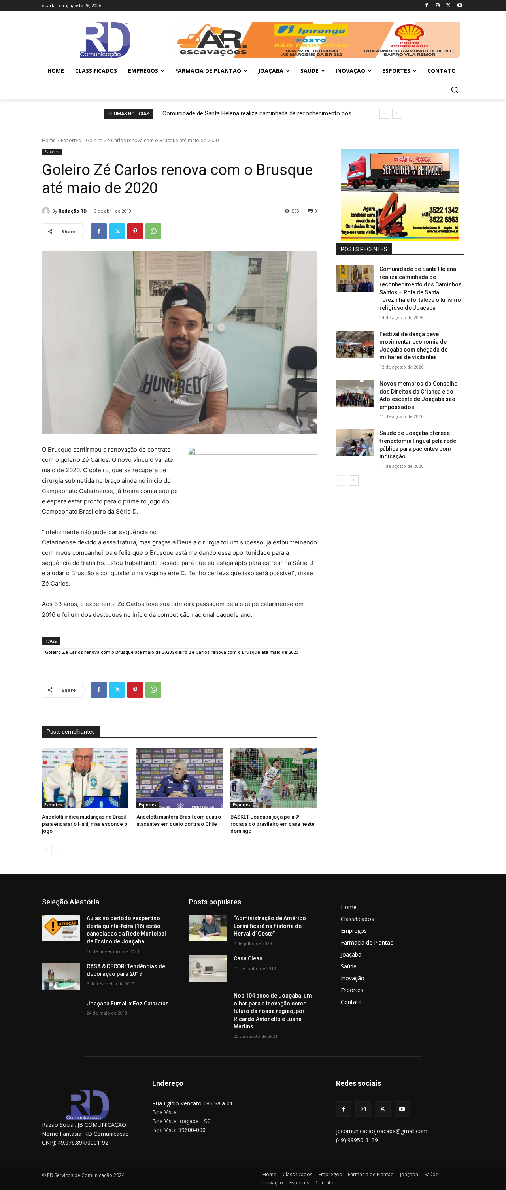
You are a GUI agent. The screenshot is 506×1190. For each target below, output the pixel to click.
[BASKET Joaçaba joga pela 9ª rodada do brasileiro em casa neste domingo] (273, 778)
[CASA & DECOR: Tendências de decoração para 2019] (61, 976)
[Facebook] (426, 5)
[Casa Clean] (208, 968)
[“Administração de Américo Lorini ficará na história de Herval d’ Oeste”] (208, 928)
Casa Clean (248, 958)
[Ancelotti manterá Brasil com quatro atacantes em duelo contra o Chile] (179, 778)
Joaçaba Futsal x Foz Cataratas (128, 1003)
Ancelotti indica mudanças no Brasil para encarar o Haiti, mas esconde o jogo (84, 824)
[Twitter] (448, 5)
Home (49, 140)
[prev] (384, 114)
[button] (454, 89)
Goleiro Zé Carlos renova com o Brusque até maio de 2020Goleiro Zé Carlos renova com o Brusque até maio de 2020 (171, 652)
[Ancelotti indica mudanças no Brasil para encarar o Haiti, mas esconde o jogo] (85, 778)
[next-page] (59, 850)
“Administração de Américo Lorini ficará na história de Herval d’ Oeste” (270, 926)
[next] (397, 114)
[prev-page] (47, 850)
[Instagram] (437, 5)
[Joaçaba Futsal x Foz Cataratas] (61, 1013)
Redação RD (73, 211)
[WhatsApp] (153, 231)
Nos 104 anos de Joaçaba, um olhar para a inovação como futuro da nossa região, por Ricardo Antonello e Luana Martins (273, 1011)
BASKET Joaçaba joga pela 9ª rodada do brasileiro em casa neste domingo (272, 824)
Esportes (71, 140)
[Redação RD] (47, 211)
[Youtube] (459, 5)
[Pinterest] (135, 231)
